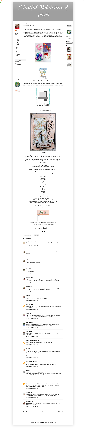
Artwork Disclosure (17, 48)
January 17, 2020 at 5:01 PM (32, 336)
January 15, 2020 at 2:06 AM (32, 254)
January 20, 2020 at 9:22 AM (32, 366)
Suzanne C (28, 277)
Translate (19, 64)
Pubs (17, 46)
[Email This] (34, 235)
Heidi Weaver (29, 382)
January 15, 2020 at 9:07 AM (32, 282)
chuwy (45, 422)
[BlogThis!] (35, 235)
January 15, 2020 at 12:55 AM (32, 245)
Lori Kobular (28, 401)
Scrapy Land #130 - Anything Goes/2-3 (43, 204)
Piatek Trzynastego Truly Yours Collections (39, 169)
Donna (43, 192)
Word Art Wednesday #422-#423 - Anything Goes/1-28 (43, 222)
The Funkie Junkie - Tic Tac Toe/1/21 (43, 205)
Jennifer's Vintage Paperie (31, 340)
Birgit (43, 181)
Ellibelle (27, 370)
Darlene (27, 286)
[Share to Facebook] (37, 235)
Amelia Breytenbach (30, 361)
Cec (26, 348)
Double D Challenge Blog (42, 36)
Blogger (54, 422)
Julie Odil (28, 331)
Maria (27, 295)
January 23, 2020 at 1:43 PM (32, 397)
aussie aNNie (29, 250)
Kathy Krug (28, 304)
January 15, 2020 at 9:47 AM (32, 291)
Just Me (17, 37)
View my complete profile (17, 33)
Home (43, 411)
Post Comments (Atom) (33, 414)
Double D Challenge (56, 29)
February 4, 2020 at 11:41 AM (32, 406)
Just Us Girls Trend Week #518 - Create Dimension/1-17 (43, 202)
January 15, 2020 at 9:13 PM (32, 309)
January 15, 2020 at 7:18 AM (32, 263)
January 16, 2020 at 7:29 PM (32, 327)
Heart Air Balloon (51, 171)
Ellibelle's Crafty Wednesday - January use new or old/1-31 (43, 201)
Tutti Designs (34, 171)
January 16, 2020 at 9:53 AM (32, 318)
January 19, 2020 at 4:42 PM (32, 357)
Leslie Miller (28, 322)
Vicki (17, 30)
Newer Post (25, 411)
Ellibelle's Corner (29, 376)
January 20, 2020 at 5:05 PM (32, 388)
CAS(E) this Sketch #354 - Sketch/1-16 (43, 198)
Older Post (60, 411)
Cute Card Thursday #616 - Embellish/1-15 (43, 199)
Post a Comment (28, 409)
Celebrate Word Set (41, 171)
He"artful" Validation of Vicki (43, 11)
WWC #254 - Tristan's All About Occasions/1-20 (43, 224)
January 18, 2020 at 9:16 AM (32, 344)
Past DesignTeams (17, 43)
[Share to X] (36, 235)
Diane (27, 268)
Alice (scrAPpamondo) (31, 240)
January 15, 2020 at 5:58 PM (32, 300)
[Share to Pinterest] (38, 235)
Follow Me (17, 79)
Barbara (27, 313)
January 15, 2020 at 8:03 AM (32, 273)
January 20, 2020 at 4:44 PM (32, 377)
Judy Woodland (29, 392)
